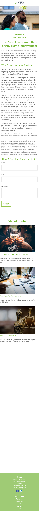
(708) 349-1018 (21, 480)
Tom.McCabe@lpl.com (19, 488)
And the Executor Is (8, 336)
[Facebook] (17, 491)
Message (4, 186)
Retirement (19, 499)
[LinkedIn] (21, 491)
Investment (19, 501)
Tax (19, 508)
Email (3, 174)
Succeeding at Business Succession (14, 254)
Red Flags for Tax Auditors (10, 296)
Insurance (20, 506)
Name (3, 163)
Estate (19, 504)
